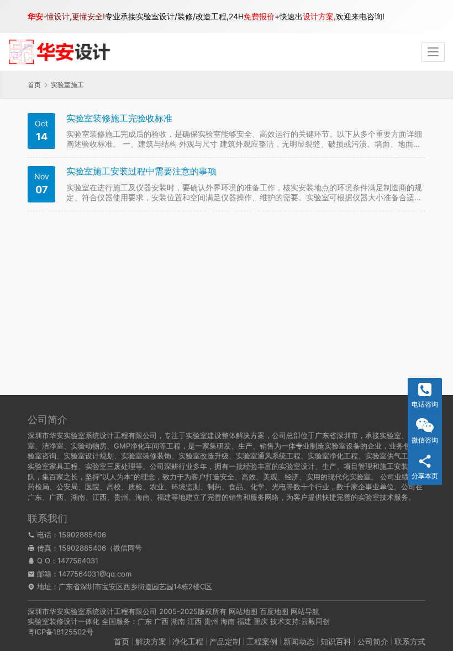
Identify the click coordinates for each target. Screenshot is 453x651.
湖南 (178, 621)
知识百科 (335, 641)
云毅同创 (315, 621)
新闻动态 (298, 641)
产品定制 (224, 641)
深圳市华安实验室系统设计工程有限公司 (92, 611)
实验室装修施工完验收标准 (119, 118)
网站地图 (243, 611)
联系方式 (409, 641)
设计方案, (319, 16)
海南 (227, 621)
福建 (244, 621)
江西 (194, 621)
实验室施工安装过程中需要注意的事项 (141, 171)
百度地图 (274, 611)
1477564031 (77, 560)
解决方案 (150, 641)
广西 (161, 621)
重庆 (261, 621)
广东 (145, 621)
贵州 (211, 621)
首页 (34, 85)
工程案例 (261, 641)
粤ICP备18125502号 (60, 631)
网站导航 (305, 611)
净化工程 (187, 641)
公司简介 (372, 641)
